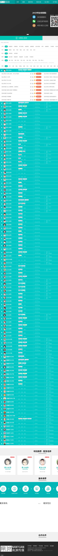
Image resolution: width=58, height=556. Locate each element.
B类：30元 (17, 60)
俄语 (21, 49)
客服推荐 (16, 56)
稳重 (24, 66)
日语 (31, 49)
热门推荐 (10, 56)
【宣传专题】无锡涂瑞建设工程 (50, 99)
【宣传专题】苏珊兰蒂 (6, 99)
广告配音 (52, 46)
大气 (10, 66)
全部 (6, 46)
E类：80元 (34, 60)
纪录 (38, 66)
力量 (13, 66)
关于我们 (30, 545)
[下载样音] (33, 74)
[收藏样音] (35, 74)
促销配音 (47, 46)
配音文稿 (38, 2)
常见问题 (41, 545)
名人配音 (26, 56)
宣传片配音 (37, 46)
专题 (16, 66)
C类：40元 (23, 60)
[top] (29, 20)
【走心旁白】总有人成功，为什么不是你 (10, 73)
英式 (34, 49)
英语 (14, 49)
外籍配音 (16, 46)
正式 (44, 66)
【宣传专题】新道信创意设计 (49, 96)
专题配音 (10, 46)
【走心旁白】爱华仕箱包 (48, 86)
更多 (39, 503)
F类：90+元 (40, 60)
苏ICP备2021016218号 (48, 550)
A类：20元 (11, 60)
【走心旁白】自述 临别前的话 (50, 73)
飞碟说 (20, 66)
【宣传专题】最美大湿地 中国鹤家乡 (9, 90)
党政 (41, 66)
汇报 (31, 66)
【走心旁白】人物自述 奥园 (49, 80)
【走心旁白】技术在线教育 (49, 83)
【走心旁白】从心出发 (6, 83)
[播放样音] (31, 74)
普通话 (10, 49)
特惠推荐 (21, 56)
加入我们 (47, 2)
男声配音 (10, 53)
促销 (34, 66)
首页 (18, 2)
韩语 (27, 49)
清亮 (48, 66)
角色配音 (27, 46)
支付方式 (46, 545)
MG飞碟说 (21, 46)
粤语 (42, 46)
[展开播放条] (2, 555)
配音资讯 (30, 2)
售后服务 (52, 545)
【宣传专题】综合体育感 (6, 93)
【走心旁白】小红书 (5, 77)
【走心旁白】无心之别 (6, 80)
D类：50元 (29, 60)
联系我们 (35, 545)
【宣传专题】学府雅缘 (6, 96)
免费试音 (39, 73)
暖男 (55, 66)
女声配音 (16, 53)
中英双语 (31, 56)
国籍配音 (32, 46)
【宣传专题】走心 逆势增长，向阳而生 (9, 86)
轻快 (51, 66)
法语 (24, 49)
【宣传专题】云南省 (47, 93)
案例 (23, 2)
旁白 (27, 66)
